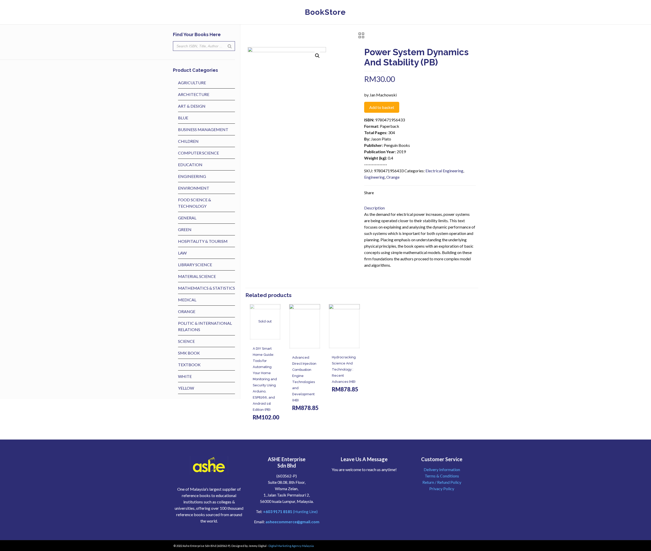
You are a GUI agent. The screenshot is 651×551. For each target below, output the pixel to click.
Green (184, 229)
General (187, 217)
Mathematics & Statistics (206, 288)
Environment (193, 188)
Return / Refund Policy (441, 482)
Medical (187, 299)
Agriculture (192, 82)
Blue (183, 117)
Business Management (203, 129)
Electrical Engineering (444, 170)
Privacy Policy (441, 488)
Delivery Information (442, 469)
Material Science (197, 276)
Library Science (195, 264)
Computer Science (198, 152)
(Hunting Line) (290, 511)
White (185, 376)
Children (188, 141)
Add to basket (381, 107)
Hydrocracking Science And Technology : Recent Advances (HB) (344, 369)
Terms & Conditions (442, 475)
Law (182, 252)
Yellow (186, 388)
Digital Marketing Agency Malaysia (291, 545)
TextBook (189, 364)
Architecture (193, 94)
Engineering (374, 177)
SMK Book (189, 352)
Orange (393, 177)
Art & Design (191, 106)
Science (186, 341)
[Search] (230, 46)
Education (190, 164)
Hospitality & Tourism (203, 241)
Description (374, 207)
